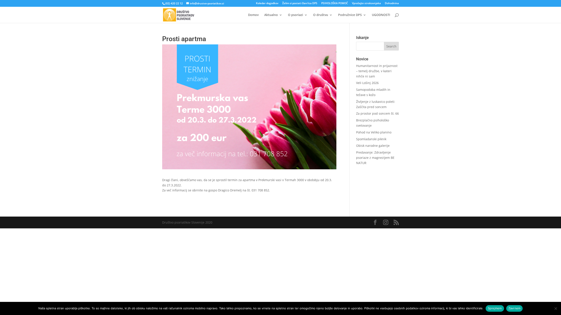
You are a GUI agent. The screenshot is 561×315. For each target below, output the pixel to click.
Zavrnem (514, 308)
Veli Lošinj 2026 (367, 83)
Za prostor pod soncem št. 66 (377, 113)
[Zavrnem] (555, 308)
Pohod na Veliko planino (373, 132)
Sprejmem (495, 308)
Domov (253, 15)
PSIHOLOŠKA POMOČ (334, 3)
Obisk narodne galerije (373, 146)
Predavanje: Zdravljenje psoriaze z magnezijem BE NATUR (375, 157)
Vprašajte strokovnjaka (366, 3)
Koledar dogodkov (267, 3)
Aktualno (271, 15)
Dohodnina (392, 3)
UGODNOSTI (381, 15)
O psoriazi (295, 15)
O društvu (320, 15)
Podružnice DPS (350, 15)
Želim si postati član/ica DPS (299, 3)
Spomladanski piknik (371, 139)
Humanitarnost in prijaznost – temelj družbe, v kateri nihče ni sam (377, 71)
